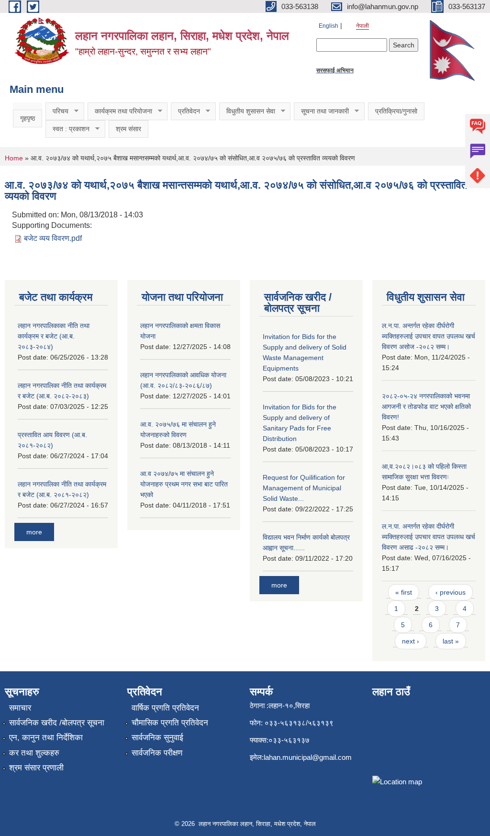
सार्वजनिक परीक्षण (157, 752)
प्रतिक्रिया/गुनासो (396, 111)
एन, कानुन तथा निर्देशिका (46, 737)
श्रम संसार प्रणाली (36, 767)
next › (410, 641)
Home (14, 158)
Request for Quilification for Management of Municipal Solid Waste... (304, 488)
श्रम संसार (128, 129)
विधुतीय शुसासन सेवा (247, 111)
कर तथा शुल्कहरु (34, 752)
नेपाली (362, 26)
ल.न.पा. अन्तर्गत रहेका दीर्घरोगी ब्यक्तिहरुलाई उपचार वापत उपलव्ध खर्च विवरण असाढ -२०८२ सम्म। (428, 536)
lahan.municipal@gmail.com (308, 757)
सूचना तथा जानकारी (321, 111)
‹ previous (450, 592)
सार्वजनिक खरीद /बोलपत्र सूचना (56, 722)
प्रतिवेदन (185, 111)
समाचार (20, 707)
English (328, 26)
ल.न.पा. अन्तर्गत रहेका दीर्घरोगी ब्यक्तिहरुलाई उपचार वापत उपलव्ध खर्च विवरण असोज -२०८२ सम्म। (428, 336)
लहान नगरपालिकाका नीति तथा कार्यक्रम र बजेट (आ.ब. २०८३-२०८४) (53, 336)
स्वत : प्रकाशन (67, 129)
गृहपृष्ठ (27, 118)
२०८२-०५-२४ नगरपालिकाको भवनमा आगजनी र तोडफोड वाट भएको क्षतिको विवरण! (426, 406)
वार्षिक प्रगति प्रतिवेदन (165, 707)
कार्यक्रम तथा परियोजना (120, 111)
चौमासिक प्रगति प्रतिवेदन (170, 722)
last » (451, 641)
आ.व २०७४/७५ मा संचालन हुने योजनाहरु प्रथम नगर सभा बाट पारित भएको (184, 484)
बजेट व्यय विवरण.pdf (53, 238)
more (34, 532)
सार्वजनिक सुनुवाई (157, 737)
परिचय (56, 111)
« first (403, 592)
